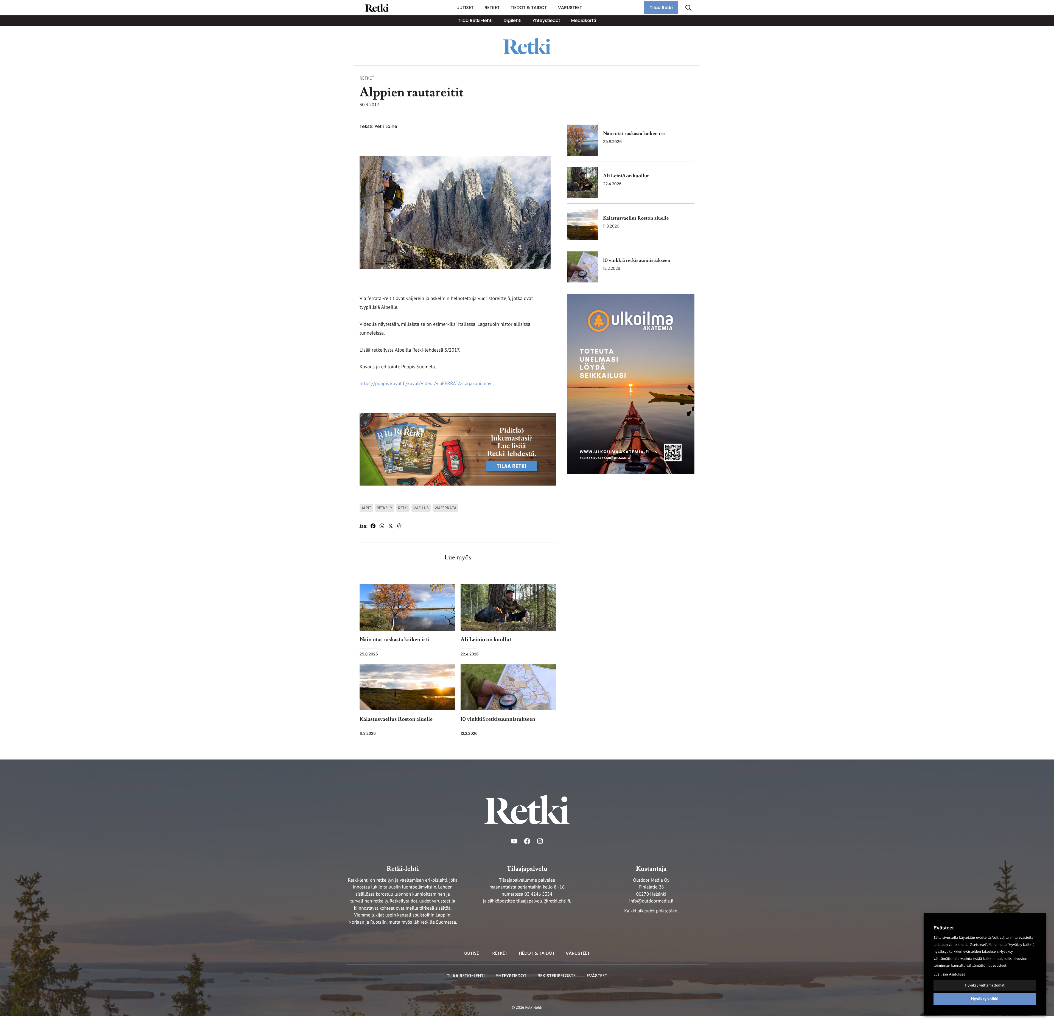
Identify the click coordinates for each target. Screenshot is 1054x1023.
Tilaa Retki (661, 7)
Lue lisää (941, 974)
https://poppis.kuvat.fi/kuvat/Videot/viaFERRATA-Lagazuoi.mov (425, 383)
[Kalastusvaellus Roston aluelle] (582, 224)
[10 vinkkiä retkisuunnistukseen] (582, 266)
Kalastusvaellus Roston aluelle (636, 218)
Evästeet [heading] (944, 927)
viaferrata (445, 508)
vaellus (421, 508)
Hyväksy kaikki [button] (984, 999)
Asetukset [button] (957, 974)
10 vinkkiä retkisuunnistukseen (636, 260)
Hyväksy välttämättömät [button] (984, 985)
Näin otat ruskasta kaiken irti (634, 134)
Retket (367, 78)
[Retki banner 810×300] (458, 449)
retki (403, 508)
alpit (366, 508)
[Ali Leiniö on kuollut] (582, 182)
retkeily (385, 508)
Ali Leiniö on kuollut (626, 176)
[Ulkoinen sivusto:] (630, 383)
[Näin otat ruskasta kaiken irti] (582, 140)
